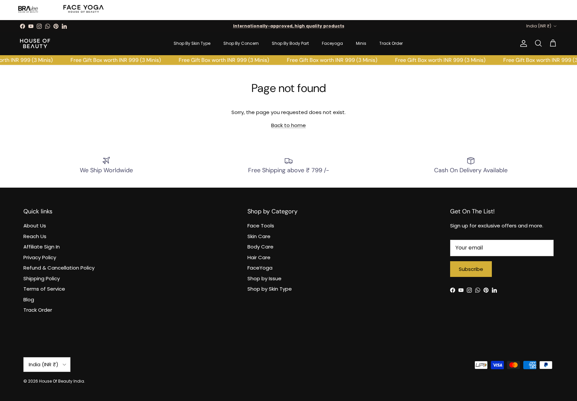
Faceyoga (332, 43)
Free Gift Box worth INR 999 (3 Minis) (113, 60)
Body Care (260, 246)
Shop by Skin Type (269, 288)
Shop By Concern (241, 43)
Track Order (391, 43)
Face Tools (260, 225)
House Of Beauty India (61, 381)
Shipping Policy (41, 278)
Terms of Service (44, 288)
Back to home (288, 125)
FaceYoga (259, 267)
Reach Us (34, 236)
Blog (28, 299)
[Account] (522, 43)
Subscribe (471, 269)
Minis (361, 43)
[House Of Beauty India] (35, 43)
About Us (34, 225)
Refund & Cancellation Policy (58, 267)
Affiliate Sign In (41, 246)
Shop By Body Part (290, 43)
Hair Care (258, 257)
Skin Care (258, 236)
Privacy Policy (39, 257)
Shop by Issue (264, 278)
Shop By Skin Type (192, 43)
